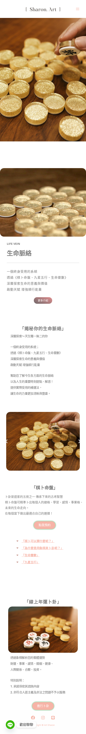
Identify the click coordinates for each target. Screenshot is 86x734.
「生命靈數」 (30, 555)
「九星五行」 (30, 562)
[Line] (10, 724)
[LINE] (53, 717)
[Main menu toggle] (77, 9)
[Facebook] (33, 717)
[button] (6, 441)
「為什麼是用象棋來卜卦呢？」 (42, 548)
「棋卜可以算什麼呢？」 (38, 541)
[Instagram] (43, 717)
